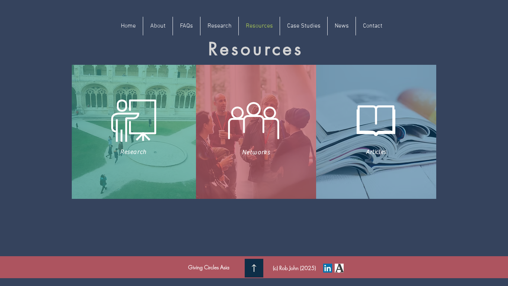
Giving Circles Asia (208, 267)
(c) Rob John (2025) (294, 267)
